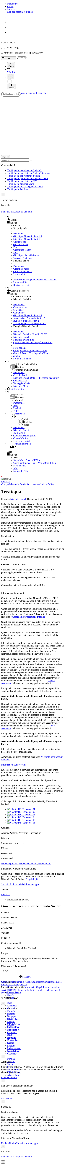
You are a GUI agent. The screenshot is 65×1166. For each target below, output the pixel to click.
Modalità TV (44, 863)
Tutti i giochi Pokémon (18, 189)
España (10, 995)
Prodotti (17, 408)
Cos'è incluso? (20, 375)
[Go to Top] (32, 476)
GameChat (18, 310)
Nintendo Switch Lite (23, 339)
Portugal (11, 1011)
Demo (16, 247)
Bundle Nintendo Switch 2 (26, 320)
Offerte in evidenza (22, 271)
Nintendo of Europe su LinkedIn (16, 211)
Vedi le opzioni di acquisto (33, 93)
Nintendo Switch (21, 337)
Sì (12, 1098)
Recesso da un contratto (20, 990)
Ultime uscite (19, 241)
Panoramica (12, 3)
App (15, 405)
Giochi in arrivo (20, 244)
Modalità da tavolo (28, 863)
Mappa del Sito (20, 471)
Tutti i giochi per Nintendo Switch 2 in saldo (28, 173)
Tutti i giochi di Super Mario (20, 184)
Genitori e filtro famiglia (12, 982)
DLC (15, 252)
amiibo (16, 356)
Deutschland (13, 1019)
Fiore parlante (19, 348)
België (10, 1034)
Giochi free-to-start (22, 250)
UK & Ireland (14, 1024)
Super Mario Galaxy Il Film (26, 460)
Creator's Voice (20, 438)
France (10, 1024)
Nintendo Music (21, 386)
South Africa (13, 1027)
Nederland (12, 1005)
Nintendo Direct (21, 430)
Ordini (10, 6)
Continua (12, 1077)
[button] (35, 219)
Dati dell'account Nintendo (20, 12)
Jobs (15, 468)
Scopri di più (32, 879)
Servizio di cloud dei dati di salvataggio (20, 884)
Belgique (11, 1016)
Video (16, 411)
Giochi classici (20, 380)
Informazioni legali (33, 987)
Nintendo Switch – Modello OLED (30, 334)
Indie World (19, 433)
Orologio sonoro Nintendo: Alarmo (30, 350)
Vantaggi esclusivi (22, 383)
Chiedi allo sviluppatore (24, 435)
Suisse (10, 1064)
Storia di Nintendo (22, 358)
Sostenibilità (38, 990)
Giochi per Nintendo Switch (26, 239)
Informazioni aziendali (46, 982)
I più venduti (19, 274)
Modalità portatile (9, 863)
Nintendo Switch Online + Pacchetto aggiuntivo (36, 378)
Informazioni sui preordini (13, 764)
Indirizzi (11, 9)
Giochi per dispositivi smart (26, 255)
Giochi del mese (21, 268)
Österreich (12, 1053)
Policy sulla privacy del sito (14, 984)
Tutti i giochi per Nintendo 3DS (22, 181)
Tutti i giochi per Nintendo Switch (23, 175)
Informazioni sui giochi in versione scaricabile (35, 279)
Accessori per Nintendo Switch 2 (29, 318)
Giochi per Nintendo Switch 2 (27, 236)
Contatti (17, 992)
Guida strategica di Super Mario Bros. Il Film (34, 463)
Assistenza (30, 982)
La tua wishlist (20, 282)
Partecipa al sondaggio (27, 1143)
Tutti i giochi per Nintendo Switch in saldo (27, 178)
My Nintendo (19, 465)
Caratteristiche (20, 307)
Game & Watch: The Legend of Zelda (31, 353)
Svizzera (11, 1045)
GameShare (18, 312)
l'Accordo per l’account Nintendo (28, 617)
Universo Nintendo (22, 258)
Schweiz (11, 1040)
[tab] (32, 976)
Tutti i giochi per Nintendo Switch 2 (24, 170)
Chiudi (4, 1077)
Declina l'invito (8, 1143)
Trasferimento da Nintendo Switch (29, 323)
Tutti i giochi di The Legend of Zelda (25, 186)
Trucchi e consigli (21, 441)
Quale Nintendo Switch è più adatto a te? (32, 342)
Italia (9, 1003)
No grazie (6, 1098)
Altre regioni (13, 1075)
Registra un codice (22, 285)
